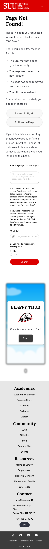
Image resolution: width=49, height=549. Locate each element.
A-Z (28, 547)
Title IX (21, 547)
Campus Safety (24, 464)
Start (26, 338)
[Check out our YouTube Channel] (36, 535)
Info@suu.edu (23, 499)
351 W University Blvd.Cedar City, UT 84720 (24, 509)
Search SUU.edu (24, 113)
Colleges (24, 410)
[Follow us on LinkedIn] (28, 535)
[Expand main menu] (42, 6)
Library (24, 416)
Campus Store (24, 399)
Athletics (24, 435)
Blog (24, 440)
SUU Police (24, 486)
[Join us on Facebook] (20, 535)
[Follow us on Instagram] (13, 535)
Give (24, 525)
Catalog (24, 405)
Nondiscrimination (26, 541)
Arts (24, 429)
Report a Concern (24, 475)
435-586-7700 (23, 518)
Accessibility (12, 541)
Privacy (39, 541)
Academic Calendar (24, 394)
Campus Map (24, 446)
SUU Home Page (24, 122)
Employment (24, 470)
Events (24, 451)
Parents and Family (24, 481)
